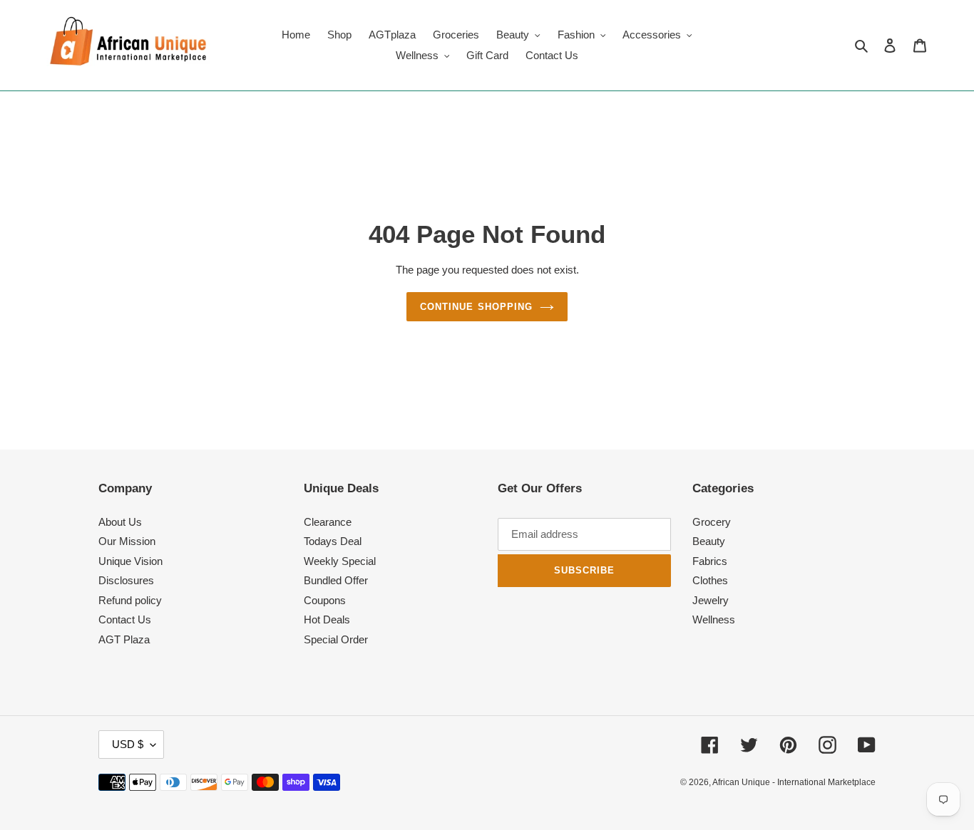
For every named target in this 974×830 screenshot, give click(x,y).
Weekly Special (340, 561)
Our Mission (126, 541)
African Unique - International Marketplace (794, 782)
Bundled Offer (336, 580)
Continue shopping (476, 306)
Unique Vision (130, 561)
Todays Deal (333, 541)
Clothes (710, 580)
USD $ (127, 744)
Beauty (708, 541)
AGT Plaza (124, 639)
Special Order (336, 639)
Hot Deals (327, 619)
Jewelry (710, 600)
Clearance (328, 522)
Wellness (713, 619)
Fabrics (709, 561)
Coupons (325, 600)
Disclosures (126, 580)
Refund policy (130, 600)
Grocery (711, 522)
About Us (120, 522)
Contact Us (124, 619)
